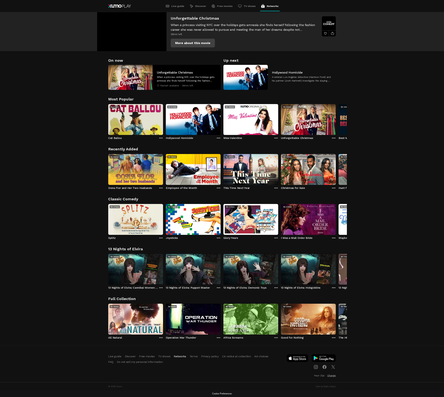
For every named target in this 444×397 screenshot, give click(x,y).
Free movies (225, 6)
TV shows (250, 6)
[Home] (119, 6)
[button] (193, 43)
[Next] (336, 118)
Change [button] (331, 375)
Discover (200, 6)
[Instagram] (315, 367)
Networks (273, 6)
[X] (333, 367)
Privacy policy (210, 356)
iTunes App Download (297, 359)
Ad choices (261, 356)
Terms (194, 356)
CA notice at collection (236, 356)
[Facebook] (324, 367)
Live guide (177, 6)
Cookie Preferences (222, 393)
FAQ (110, 362)
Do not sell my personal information (140, 362)
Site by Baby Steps (326, 386)
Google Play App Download (324, 359)
